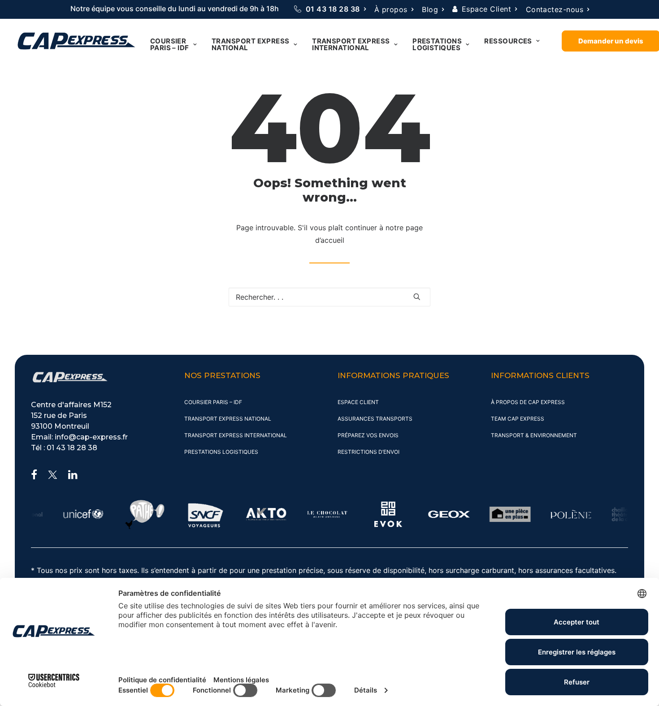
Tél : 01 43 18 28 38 (64, 447)
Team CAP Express (517, 418)
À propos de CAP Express (528, 402)
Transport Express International (351, 44)
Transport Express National (251, 44)
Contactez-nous (555, 9)
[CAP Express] (76, 41)
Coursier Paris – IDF (169, 44)
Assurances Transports (375, 418)
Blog (430, 9)
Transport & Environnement (534, 435)
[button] (417, 296)
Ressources (508, 41)
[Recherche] (329, 297)
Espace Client (486, 8)
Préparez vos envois (368, 435)
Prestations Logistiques (437, 44)
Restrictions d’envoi (368, 451)
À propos (391, 9)
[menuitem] (330, 9)
